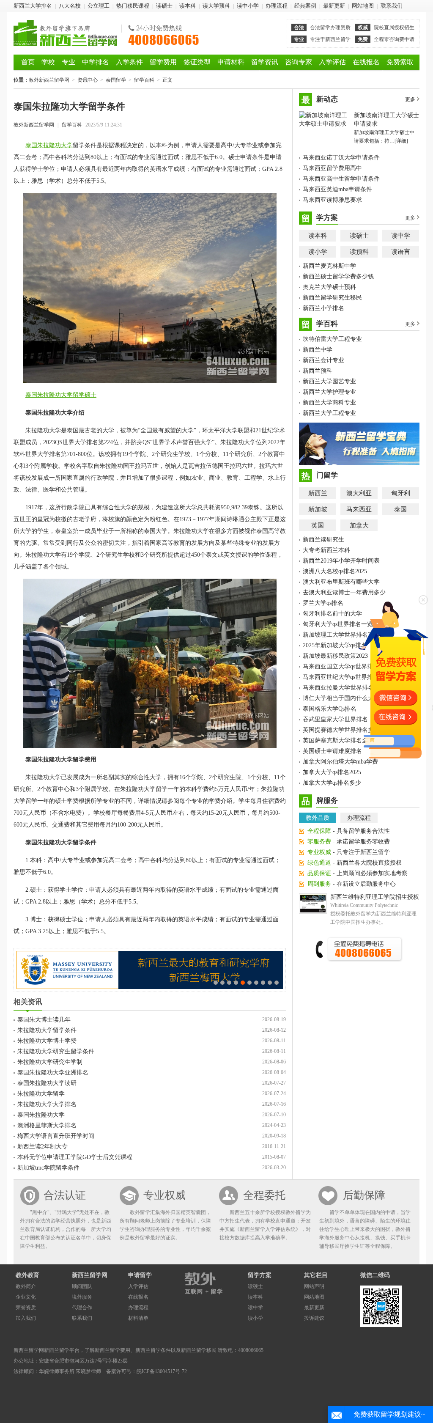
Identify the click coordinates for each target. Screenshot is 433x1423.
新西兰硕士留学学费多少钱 (338, 276)
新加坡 (317, 509)
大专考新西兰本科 (326, 550)
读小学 (317, 251)
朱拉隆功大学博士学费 (47, 1041)
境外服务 (82, 1297)
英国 (317, 525)
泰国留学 (116, 80)
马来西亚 (359, 509)
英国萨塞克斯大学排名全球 (338, 740)
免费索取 (400, 62)
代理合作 (82, 1307)
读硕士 (164, 6)
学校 (48, 62)
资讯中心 (87, 80)
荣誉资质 (26, 1307)
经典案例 (305, 6)
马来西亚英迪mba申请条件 (337, 189)
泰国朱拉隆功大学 (49, 145)
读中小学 (248, 6)
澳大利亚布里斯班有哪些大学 (341, 582)
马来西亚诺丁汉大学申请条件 (341, 157)
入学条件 (129, 62)
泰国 (400, 509)
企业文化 (26, 1297)
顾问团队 (82, 1286)
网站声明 (314, 1286)
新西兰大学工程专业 (329, 413)
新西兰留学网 (89, 1275)
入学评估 (332, 62)
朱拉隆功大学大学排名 (47, 1104)
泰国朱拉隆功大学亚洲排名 (52, 1072)
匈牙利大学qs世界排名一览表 (341, 624)
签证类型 (197, 62)
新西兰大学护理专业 (329, 392)
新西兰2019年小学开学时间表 (341, 561)
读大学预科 (216, 6)
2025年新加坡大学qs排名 (335, 645)
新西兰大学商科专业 (329, 402)
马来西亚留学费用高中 (332, 168)
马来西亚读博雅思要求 (332, 200)
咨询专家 (298, 62)
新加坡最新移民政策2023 (335, 656)
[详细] (401, 141)
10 (276, 983)
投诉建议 (314, 1318)
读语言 (400, 251)
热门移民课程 (132, 6)
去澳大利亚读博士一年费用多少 (344, 592)
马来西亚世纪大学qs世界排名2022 (347, 677)
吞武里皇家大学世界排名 (335, 719)
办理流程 (277, 6)
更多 (410, 99)
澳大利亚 (359, 493)
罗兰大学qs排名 (323, 603)
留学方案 (259, 1275)
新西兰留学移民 (198, 1350)
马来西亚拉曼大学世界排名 (338, 687)
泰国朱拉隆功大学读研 (47, 1083)
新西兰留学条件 (153, 1350)
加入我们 (26, 1318)
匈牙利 (400, 493)
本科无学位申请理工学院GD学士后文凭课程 (74, 1157)
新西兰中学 (317, 349)
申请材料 (230, 62)
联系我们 (392, 6)
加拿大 (359, 525)
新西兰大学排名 (33, 6)
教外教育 (27, 1275)
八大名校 (70, 6)
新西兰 (317, 493)
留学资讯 (264, 62)
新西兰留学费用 (112, 1350)
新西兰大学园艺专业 (329, 381)
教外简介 (26, 1286)
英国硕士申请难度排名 (332, 751)
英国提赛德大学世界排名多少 (341, 730)
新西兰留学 (56, 1350)
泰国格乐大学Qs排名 (329, 709)
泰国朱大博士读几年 (44, 1019)
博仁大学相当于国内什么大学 (341, 698)
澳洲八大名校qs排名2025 (335, 571)
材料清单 (138, 1318)
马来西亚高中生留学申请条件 (341, 179)
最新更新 (334, 6)
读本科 (187, 6)
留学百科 (144, 80)
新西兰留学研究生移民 (332, 297)
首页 (28, 62)
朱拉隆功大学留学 (41, 1094)
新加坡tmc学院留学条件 (48, 1168)
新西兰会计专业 (323, 360)
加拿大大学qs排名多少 (332, 783)
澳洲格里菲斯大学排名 (47, 1125)
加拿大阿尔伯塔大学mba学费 (340, 761)
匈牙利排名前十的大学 (332, 613)
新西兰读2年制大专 (42, 1146)
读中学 (400, 235)
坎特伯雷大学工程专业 (332, 339)
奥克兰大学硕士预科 (329, 287)
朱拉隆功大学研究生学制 (49, 1062)
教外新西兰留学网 (65, 33)
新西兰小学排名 (323, 308)
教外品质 (317, 818)
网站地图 (363, 6)
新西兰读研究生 (323, 539)
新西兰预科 (317, 371)
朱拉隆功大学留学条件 (47, 1030)
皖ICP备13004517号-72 (162, 1371)
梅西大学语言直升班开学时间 (55, 1136)
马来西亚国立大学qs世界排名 (341, 666)
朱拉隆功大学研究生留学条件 (55, 1051)
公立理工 (99, 6)
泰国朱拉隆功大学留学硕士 (60, 395)
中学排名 (95, 62)
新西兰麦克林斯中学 (329, 266)
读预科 (359, 251)
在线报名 (366, 62)
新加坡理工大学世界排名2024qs (344, 635)
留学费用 (163, 62)
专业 (68, 62)
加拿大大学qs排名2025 (332, 772)
